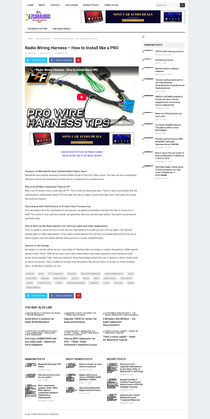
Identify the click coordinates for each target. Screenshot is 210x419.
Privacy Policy (91, 5)
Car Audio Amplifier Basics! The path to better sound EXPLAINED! (168, 127)
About (42, 5)
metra (86, 278)
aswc (41, 274)
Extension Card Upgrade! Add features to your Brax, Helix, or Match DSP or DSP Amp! (131, 367)
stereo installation (75, 283)
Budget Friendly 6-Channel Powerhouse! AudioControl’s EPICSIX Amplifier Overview (131, 383)
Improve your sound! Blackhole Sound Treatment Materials (130, 397)
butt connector (56, 274)
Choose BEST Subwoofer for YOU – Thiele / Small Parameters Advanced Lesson (80, 341)
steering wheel (44, 283)
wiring (130, 283)
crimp (130, 274)
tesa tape (118, 283)
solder (29, 283)
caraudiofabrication (114, 274)
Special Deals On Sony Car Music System (82, 152)
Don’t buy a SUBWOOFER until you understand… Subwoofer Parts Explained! (40, 341)
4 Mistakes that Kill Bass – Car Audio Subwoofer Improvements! (119, 321)
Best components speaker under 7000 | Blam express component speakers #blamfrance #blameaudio (48, 391)
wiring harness (33, 288)
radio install (110, 278)
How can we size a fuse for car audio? (49, 376)
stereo (59, 283)
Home (30, 5)
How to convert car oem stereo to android (90, 365)
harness (44, 278)
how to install (60, 278)
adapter (30, 274)
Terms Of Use (111, 5)
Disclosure (71, 5)
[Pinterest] (78, 60)
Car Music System (37, 29)
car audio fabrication (90, 274)
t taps (106, 283)
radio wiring (126, 278)
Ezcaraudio (30, 53)
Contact (55, 5)
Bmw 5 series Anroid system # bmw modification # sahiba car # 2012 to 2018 (169, 156)
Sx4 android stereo (164, 60)
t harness (94, 283)
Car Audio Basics (61, 29)
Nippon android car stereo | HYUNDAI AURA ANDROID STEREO (90, 377)
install (75, 278)
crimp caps (31, 278)
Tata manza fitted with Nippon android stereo (90, 389)
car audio (72, 274)
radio (96, 278)
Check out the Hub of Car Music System (82, 155)
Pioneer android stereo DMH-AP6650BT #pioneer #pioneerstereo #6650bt (169, 141)
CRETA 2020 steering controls (169, 51)
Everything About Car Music (44, 414)
